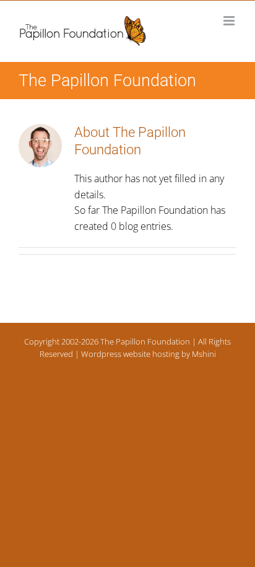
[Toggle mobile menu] (229, 20)
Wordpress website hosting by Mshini (148, 353)
